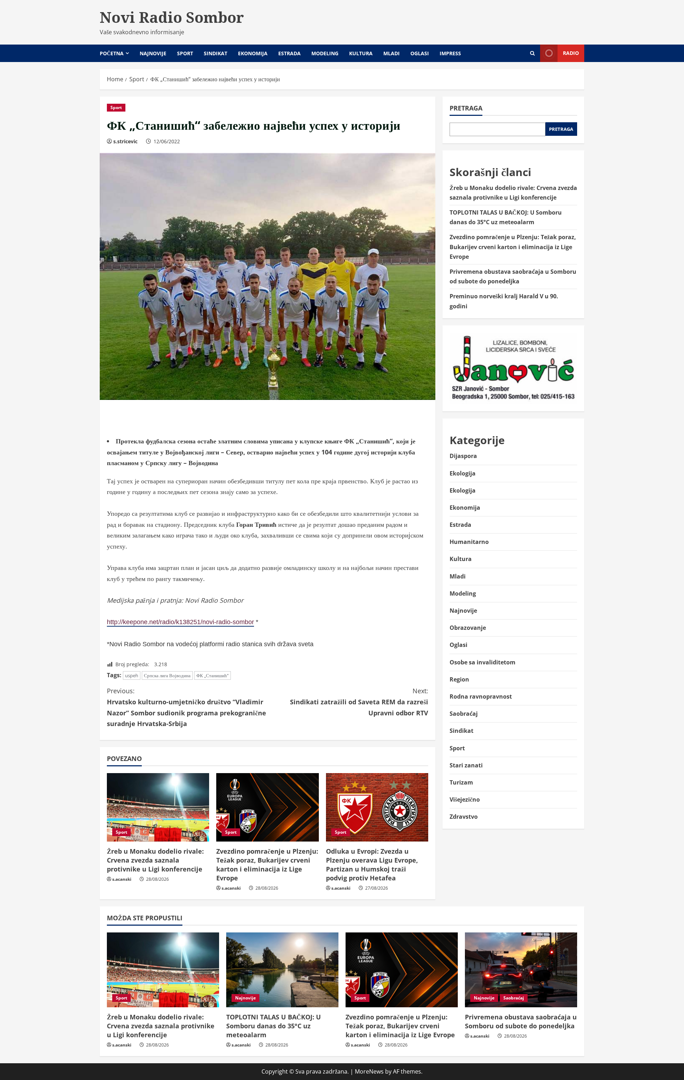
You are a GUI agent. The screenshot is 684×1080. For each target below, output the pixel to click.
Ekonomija (253, 53)
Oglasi (419, 53)
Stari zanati (466, 765)
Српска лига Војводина (167, 675)
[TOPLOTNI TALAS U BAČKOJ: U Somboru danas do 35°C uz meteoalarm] (282, 969)
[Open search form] (532, 53)
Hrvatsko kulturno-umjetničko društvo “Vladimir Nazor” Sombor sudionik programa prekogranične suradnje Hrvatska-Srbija (186, 707)
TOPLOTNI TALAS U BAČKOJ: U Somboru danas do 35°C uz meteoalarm (273, 1026)
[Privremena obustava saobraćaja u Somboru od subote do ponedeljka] (521, 969)
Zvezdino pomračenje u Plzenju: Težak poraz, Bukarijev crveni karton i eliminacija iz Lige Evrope (267, 865)
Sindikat (215, 53)
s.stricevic (125, 141)
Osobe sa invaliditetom (482, 662)
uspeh (131, 675)
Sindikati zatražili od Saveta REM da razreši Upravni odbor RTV (359, 701)
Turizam (461, 782)
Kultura (361, 53)
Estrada (289, 53)
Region (459, 679)
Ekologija (463, 473)
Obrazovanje (468, 628)
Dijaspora (463, 456)
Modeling (324, 53)
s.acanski (121, 879)
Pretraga (466, 108)
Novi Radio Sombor (172, 17)
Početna (112, 53)
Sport (185, 53)
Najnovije (153, 53)
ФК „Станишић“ (212, 675)
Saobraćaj (464, 714)
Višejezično (465, 799)
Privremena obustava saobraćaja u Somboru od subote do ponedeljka (521, 1021)
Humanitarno (469, 542)
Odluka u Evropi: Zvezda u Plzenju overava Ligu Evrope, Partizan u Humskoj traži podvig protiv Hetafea (372, 865)
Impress (450, 53)
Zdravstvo (464, 817)
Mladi (391, 53)
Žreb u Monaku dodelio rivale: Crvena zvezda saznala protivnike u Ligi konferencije (155, 860)
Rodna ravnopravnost (481, 696)
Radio (571, 53)
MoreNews (369, 1071)
